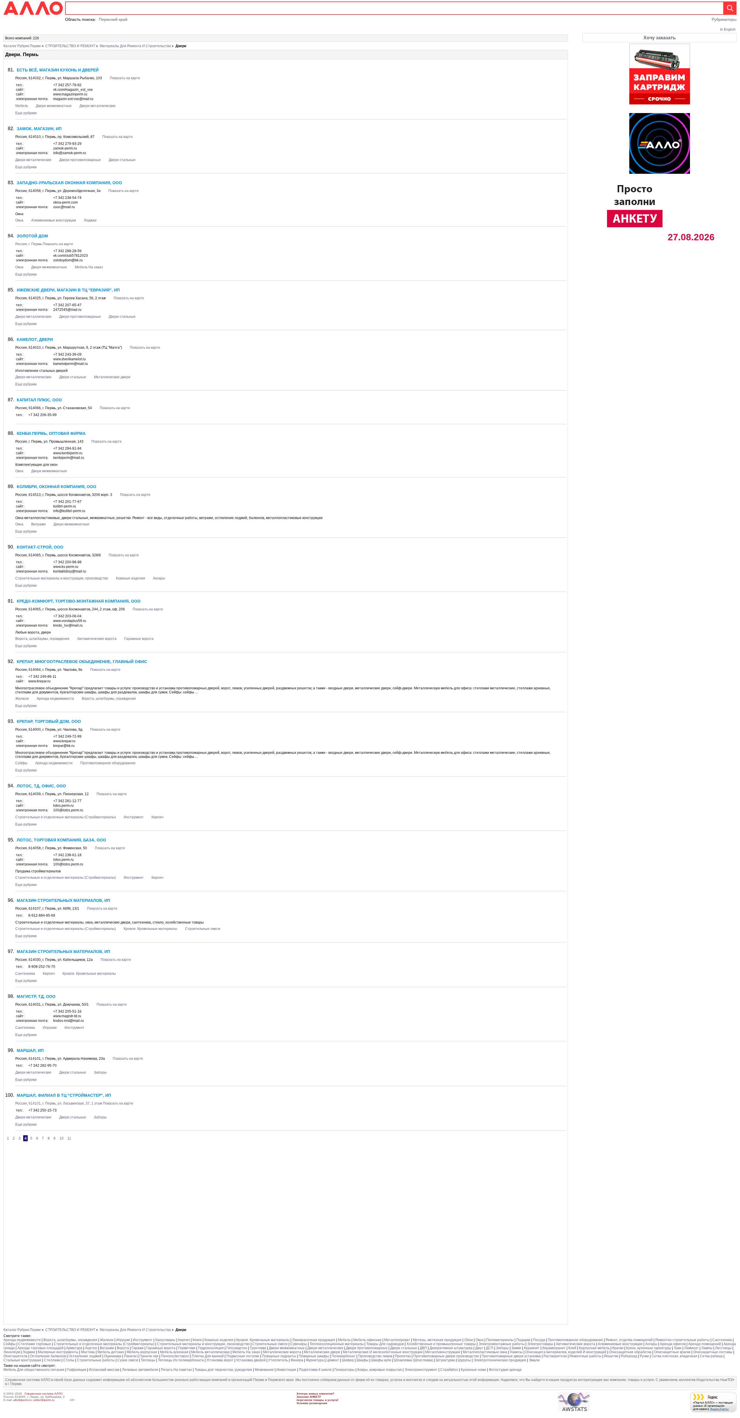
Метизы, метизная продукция (437, 1340)
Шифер (348, 1360)
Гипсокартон (236, 1348)
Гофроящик (76, 1370)
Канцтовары (165, 1340)
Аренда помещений (704, 1344)
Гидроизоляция (211, 1348)
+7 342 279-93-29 (67, 144)
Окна (19, 220)
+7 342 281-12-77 (67, 801)
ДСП (489, 1348)
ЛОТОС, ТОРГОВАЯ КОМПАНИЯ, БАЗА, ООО (61, 840)
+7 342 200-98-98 (67, 562)
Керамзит (532, 1348)
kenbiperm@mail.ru (68, 458)
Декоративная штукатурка (451, 1348)
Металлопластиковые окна (485, 1352)
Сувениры (298, 1344)
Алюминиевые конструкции (54, 220)
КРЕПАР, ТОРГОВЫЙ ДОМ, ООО (49, 721)
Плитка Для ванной (208, 1356)
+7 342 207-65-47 (67, 305)
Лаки (678, 1348)
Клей (572, 1348)
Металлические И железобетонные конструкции (383, 1352)
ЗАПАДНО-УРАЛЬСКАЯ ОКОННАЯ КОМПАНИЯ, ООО (69, 182)
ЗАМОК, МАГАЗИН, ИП (39, 128)
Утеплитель (278, 1360)
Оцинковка (112, 1356)
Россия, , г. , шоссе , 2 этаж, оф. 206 (70, 609)
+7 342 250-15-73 (42, 1110)
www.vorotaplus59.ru (69, 621)
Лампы (707, 1348)
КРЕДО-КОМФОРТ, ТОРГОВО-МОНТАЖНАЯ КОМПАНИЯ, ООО (78, 601)
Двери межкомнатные (54, 106)
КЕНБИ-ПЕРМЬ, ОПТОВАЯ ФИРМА (51, 433)
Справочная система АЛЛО (44, 1393)
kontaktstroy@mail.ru (69, 571)
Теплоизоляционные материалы (337, 1344)
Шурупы (464, 1360)
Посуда (539, 1340)
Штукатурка (445, 1360)
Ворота (123, 1348)
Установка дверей (251, 1360)
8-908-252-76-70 (41, 967)
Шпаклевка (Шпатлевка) (413, 1360)
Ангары (159, 578)
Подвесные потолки (242, 1356)
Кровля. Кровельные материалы (150, 929)
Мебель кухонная (174, 1352)
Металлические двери (112, 377)
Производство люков (375, 1356)
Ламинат (691, 1348)
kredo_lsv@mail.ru (68, 625)
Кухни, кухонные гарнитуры (648, 1348)
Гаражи (138, 1348)
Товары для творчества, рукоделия (223, 1370)
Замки (516, 1348)
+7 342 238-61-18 (67, 855)
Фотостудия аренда (505, 1370)
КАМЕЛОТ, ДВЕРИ (35, 339)
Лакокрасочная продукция (313, 1340)
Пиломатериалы (500, 1340)
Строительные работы (96, 1360)
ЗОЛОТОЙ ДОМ (32, 236)
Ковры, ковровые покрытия (379, 1370)
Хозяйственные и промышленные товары (441, 1344)
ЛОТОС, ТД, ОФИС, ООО (41, 786)
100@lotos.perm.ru (68, 810)
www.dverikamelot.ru (69, 359)
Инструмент (134, 817)
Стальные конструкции (22, 1360)
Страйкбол (449, 1370)
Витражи (38, 524)
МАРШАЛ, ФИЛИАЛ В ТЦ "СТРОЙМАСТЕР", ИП (64, 1095)
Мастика (88, 1352)
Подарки (523, 1340)
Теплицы (148, 1360)
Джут (479, 1348)
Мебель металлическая (210, 1352)
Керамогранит (554, 1348)
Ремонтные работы (585, 1356)
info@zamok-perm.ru (69, 153)
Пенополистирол (175, 1356)
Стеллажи (52, 1360)
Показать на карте (125, 78)
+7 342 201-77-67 (67, 502)
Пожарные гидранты (279, 1356)
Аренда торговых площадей (40, 1348)
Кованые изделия (130, 578)
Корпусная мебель (594, 1348)
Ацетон (91, 1348)
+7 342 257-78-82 (67, 85)
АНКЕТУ (315, 1396)
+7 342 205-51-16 (67, 1011)
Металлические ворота (282, 1352)
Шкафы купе (381, 1360)
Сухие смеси (127, 1360)
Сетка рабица (711, 1356)
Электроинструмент (421, 1370)
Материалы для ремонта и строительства (135, 46)
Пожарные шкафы (314, 1356)
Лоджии (90, 220)
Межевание (264, 1370)
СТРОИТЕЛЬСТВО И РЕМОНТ (70, 46)
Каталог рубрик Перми (22, 46)
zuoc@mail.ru (64, 207)
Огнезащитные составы (712, 1352)
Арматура (74, 1348)
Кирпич (157, 817)
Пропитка (403, 1356)
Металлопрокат (397, 1340)
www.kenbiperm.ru (67, 453)
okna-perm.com (65, 202)
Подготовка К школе (315, 1370)
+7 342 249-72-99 (67, 736)
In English (728, 29)
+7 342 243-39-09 (67, 354)
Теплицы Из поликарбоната (181, 1360)
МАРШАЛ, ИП (30, 1050)
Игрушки (50, 1028)
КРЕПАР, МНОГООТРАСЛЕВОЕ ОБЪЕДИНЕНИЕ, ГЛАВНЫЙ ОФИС (82, 661)
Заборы (100, 1072)
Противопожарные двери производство (446, 1356)
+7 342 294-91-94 (67, 448)
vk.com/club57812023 (70, 256)
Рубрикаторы (724, 19)
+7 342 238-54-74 (67, 198)
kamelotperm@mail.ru (70, 364)
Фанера (297, 1360)
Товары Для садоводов (385, 1344)
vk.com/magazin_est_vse (73, 90)
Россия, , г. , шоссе (63, 495)
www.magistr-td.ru (67, 1016)
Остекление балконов (48, 1356)
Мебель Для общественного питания (33, 1370)
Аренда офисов (673, 1344)
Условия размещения (312, 1403)
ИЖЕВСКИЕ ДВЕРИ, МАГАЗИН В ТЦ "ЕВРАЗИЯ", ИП (68, 290)
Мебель (21, 106)
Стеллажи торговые (34, 1344)
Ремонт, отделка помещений (629, 1340)
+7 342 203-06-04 (67, 616)
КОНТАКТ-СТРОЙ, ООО (40, 547)
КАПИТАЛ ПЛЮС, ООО (39, 400)
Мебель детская (110, 1352)
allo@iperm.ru (22, 1400)
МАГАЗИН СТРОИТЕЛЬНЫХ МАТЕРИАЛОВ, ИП (63, 900)
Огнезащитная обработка (630, 1352)
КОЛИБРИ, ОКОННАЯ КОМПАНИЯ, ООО (56, 486)
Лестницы (723, 1348)
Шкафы (362, 1360)
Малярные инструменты (58, 1352)
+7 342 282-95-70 (42, 1066)
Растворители (555, 1356)
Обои (468, 1340)
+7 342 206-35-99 (42, 415)
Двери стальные (122, 160)
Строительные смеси (202, 929)
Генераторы (344, 1370)
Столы (68, 1360)
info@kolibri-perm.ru (69, 511)
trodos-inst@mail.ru (68, 1021)
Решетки (611, 1356)
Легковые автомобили (140, 1370)
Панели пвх (148, 1356)
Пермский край (113, 19)
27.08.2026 (690, 237)
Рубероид (629, 1356)
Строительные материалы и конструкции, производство (61, 578)
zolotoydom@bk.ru (68, 260)
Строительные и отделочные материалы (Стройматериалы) (65, 817)
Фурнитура (315, 1360)
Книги (197, 1340)
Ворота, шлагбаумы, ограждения (42, 639)
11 (69, 1138)
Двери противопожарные (80, 160)
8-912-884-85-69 (41, 915)
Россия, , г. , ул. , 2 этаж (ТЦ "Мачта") (69, 348)
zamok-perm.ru (65, 148)
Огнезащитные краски (672, 1352)
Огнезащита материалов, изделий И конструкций (565, 1352)
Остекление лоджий (85, 1356)
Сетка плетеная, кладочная (674, 1356)
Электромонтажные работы (501, 1344)
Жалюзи (22, 699)
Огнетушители (15, 1356)
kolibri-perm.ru (64, 506)
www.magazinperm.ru (70, 94)
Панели (130, 1356)
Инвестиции (286, 1370)
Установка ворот (220, 1360)
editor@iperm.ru (43, 1400)
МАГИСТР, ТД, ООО (36, 996)
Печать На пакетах (176, 1370)
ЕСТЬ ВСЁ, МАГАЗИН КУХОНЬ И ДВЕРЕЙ (58, 70)
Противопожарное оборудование (108, 763)
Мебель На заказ (89, 267)
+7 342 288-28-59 (67, 251)
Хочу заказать (659, 37)
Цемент (332, 1360)
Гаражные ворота (138, 639)
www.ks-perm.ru (65, 567)
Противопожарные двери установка (511, 1356)
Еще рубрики (26, 113)
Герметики (186, 1348)
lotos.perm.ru (63, 806)
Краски (618, 1348)
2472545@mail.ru (67, 310)
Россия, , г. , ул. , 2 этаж (61, 298)
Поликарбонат (344, 1356)
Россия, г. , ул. (49, 442)
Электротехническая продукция (499, 1360)
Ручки (644, 1356)
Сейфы (21, 763)
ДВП (423, 1348)
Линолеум (11, 1352)
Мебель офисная (367, 1340)
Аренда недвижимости (55, 699)
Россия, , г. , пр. (55, 137)
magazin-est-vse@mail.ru (73, 99)
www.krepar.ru (39, 681)
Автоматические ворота (96, 639)
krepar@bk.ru (64, 746)
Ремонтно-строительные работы (682, 1340)
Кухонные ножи (473, 1370)
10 (62, 1138)
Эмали (534, 1360)
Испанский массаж (104, 1370)
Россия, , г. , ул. (58, 78)
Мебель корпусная (142, 1352)
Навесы (516, 1352)
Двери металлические (97, 106)
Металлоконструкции (442, 1352)
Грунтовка (258, 1348)
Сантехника (25, 974)
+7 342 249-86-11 (42, 677)
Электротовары (540, 1344)
